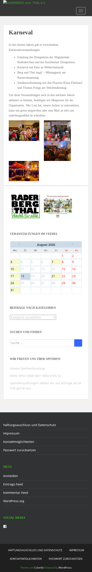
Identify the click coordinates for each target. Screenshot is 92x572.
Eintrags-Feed (13, 484)
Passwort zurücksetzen (19, 450)
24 (15, 283)
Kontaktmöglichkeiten (18, 442)
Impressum (11, 433)
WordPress (65, 567)
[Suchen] (78, 343)
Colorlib (38, 567)
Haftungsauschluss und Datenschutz (29, 425)
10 (15, 269)
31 (15, 290)
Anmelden (10, 476)
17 (15, 276)
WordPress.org (13, 501)
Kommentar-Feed (15, 493)
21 (56, 276)
